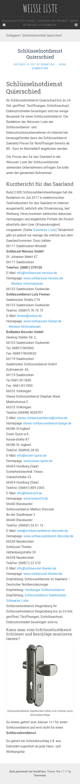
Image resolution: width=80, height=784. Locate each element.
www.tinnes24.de (35, 498)
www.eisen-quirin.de (38, 461)
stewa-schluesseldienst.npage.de (47, 423)
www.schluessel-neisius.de (43, 278)
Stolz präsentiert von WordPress (27, 771)
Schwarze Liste (44, 230)
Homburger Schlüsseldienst (45, 590)
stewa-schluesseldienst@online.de (42, 418)
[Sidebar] (4, 25)
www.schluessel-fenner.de (42, 321)
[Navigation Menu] (76, 25)
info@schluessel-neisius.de (37, 273)
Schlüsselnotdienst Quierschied (40, 54)
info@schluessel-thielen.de (36, 568)
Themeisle (40, 775)
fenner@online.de (29, 316)
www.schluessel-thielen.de (42, 574)
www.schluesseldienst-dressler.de (48, 536)
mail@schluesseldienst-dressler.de (42, 531)
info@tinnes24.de (29, 493)
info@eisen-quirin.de (32, 456)
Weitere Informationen (27, 284)
